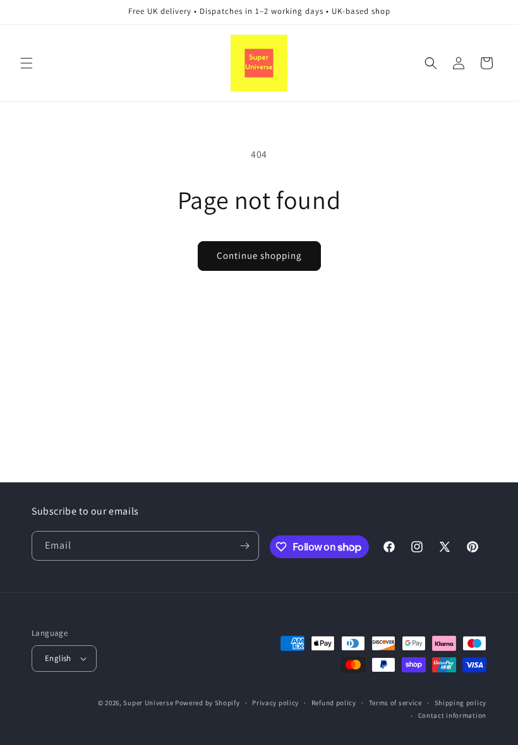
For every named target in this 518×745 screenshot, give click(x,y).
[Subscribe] (244, 546)
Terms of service (395, 702)
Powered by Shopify (207, 702)
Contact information (452, 715)
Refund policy (333, 702)
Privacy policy (275, 702)
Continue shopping (259, 255)
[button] (26, 63)
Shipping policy (461, 702)
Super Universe (148, 702)
